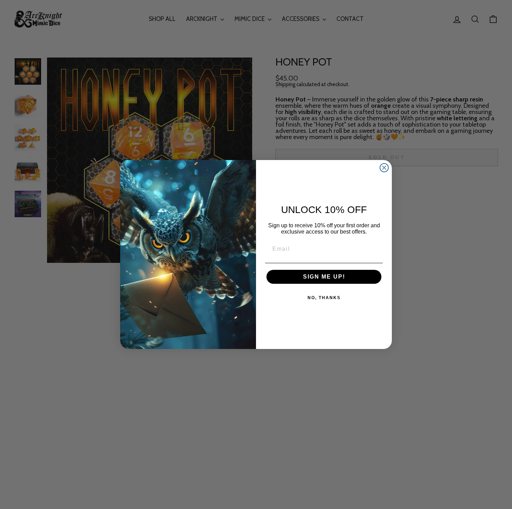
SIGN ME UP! (324, 277)
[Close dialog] (384, 168)
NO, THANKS (324, 297)
